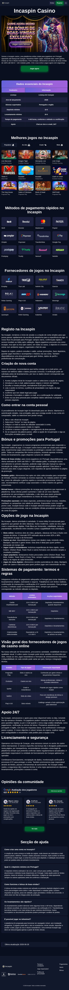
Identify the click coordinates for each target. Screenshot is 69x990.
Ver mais (34, 828)
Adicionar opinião (56, 791)
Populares (7, 145)
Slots (58, 145)
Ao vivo (24, 145)
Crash (41, 145)
